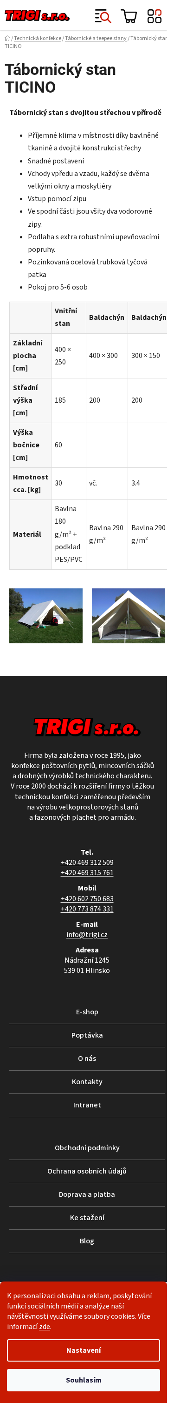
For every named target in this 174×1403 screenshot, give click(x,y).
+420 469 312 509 (87, 862)
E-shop (87, 1012)
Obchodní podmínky (87, 1148)
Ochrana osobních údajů (87, 1171)
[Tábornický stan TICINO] (46, 615)
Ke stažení (87, 1218)
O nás (87, 1058)
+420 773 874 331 (87, 909)
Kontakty (87, 1082)
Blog (87, 1241)
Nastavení (83, 1350)
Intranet (87, 1105)
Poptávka (87, 1035)
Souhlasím (84, 1380)
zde (44, 1327)
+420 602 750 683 (87, 899)
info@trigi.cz (87, 935)
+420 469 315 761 (87, 873)
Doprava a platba (87, 1194)
